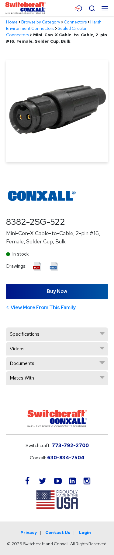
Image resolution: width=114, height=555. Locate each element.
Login (85, 532)
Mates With (22, 378)
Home (12, 22)
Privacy (28, 532)
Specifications (25, 334)
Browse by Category (40, 22)
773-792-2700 (70, 445)
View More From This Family (43, 307)
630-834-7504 (66, 457)
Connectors (75, 22)
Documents (22, 363)
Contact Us (57, 532)
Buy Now (57, 291)
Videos (17, 348)
